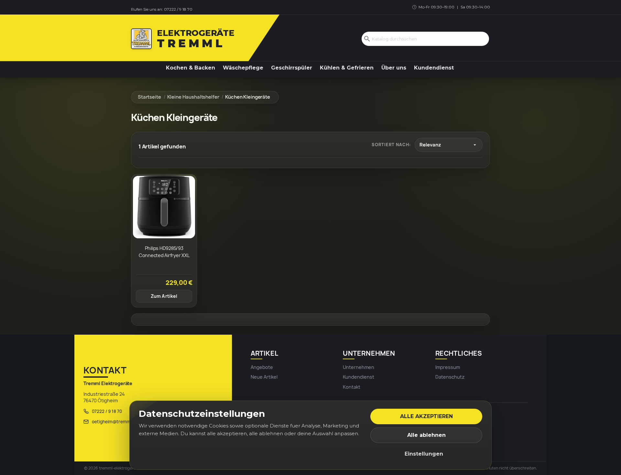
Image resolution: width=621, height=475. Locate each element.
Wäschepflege (243, 68)
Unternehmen (358, 367)
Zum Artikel (164, 296)
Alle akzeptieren (426, 416)
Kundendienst (434, 68)
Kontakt (351, 387)
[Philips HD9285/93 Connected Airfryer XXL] (164, 207)
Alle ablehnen (426, 435)
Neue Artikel (264, 377)
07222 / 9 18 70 (178, 9)
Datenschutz (449, 377)
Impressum (447, 367)
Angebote (262, 367)
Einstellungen (424, 454)
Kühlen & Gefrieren (347, 68)
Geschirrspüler (291, 68)
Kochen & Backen (190, 68)
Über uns (393, 68)
